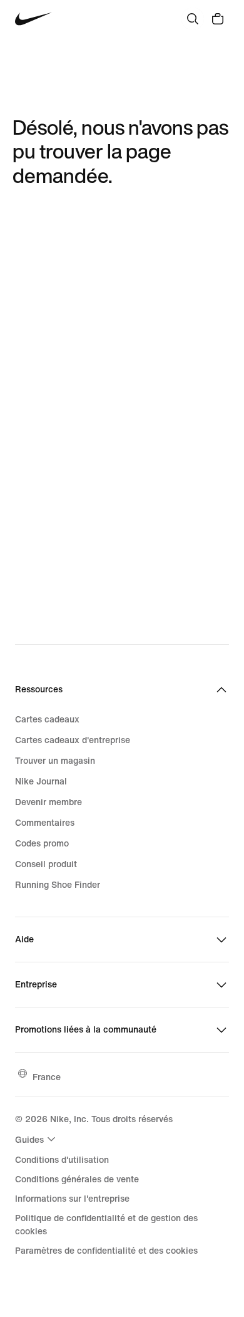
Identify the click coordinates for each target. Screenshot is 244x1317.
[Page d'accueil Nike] (33, 19)
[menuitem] (37, 1139)
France (47, 1076)
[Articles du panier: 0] (217, 19)
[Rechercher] (192, 19)
